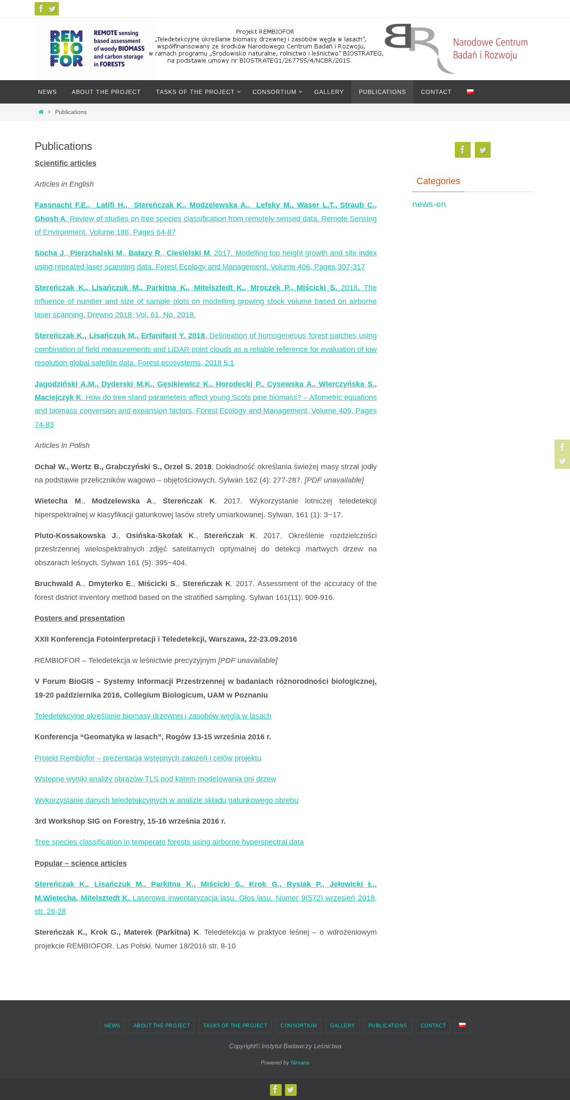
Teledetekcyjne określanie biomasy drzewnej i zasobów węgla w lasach (153, 716)
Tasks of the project (235, 1026)
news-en (429, 204)
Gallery (342, 1026)
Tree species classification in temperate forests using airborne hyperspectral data (169, 842)
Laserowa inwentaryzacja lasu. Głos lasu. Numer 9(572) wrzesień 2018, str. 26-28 (206, 897)
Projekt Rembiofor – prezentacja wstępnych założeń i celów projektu (148, 758)
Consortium (298, 1026)
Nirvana (300, 1063)
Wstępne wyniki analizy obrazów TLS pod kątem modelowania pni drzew (155, 779)
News (112, 1026)
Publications (387, 1026)
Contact (433, 1026)
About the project (162, 1026)
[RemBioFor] (41, 8)
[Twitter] (52, 8)
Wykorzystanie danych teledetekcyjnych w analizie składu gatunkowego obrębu (166, 800)
